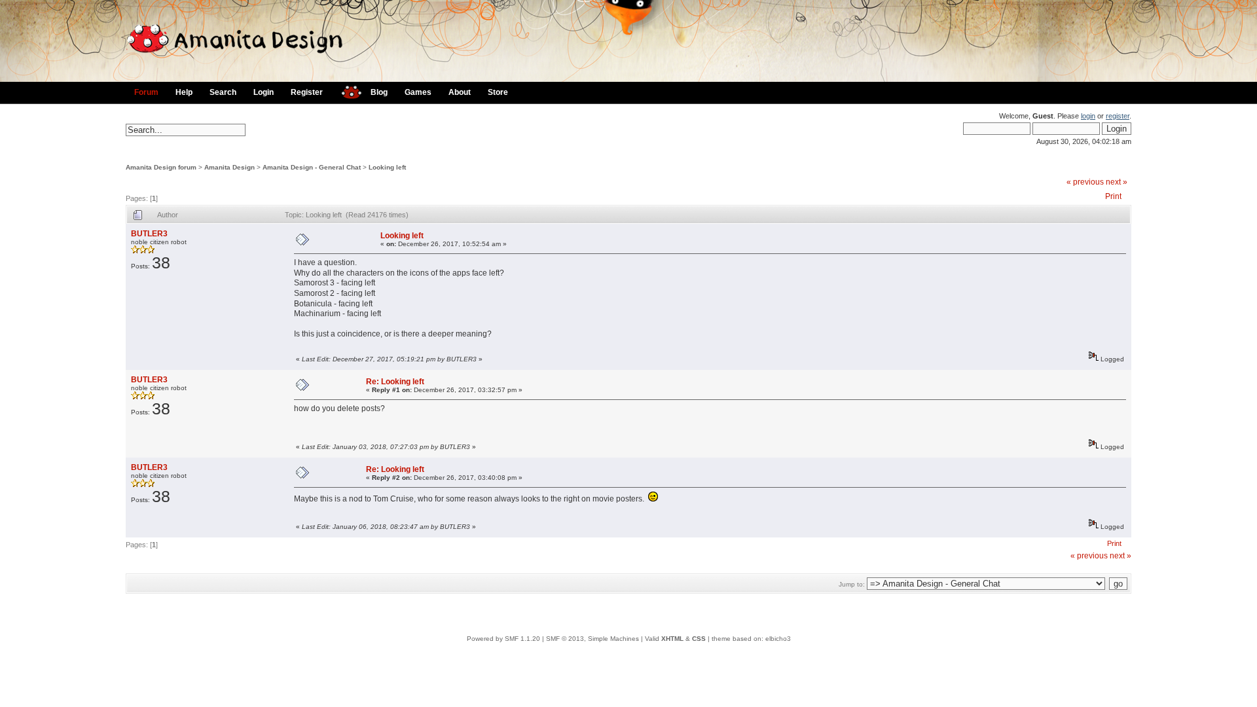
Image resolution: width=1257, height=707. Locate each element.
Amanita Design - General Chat (312, 167)
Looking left (387, 167)
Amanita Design (229, 167)
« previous (1085, 182)
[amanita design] (346, 91)
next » (1116, 182)
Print (1113, 196)
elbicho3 (778, 638)
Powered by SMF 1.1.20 (503, 638)
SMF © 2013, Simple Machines (592, 638)
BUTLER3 (149, 233)
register (1117, 116)
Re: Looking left (395, 381)
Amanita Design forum (161, 167)
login (1088, 116)
